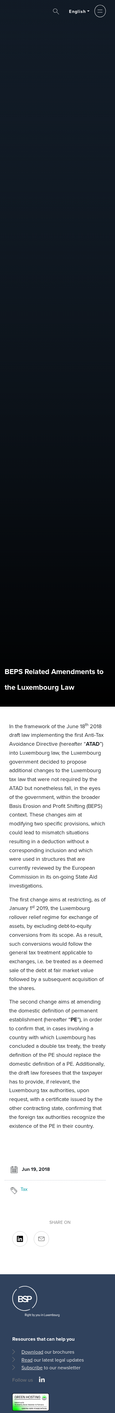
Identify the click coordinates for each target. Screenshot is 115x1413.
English (77, 11)
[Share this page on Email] (41, 1239)
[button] (100, 11)
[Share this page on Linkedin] (20, 1239)
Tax (24, 1189)
